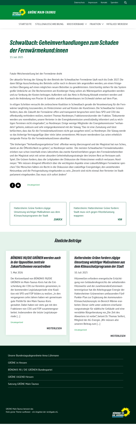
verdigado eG (52, 412)
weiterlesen (54, 328)
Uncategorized (33, 185)
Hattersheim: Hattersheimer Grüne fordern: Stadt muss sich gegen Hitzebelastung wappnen (98, 213)
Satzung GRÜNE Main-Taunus (23, 383)
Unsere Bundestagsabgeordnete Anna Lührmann (33, 355)
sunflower (26, 412)
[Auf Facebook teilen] (12, 185)
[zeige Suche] (125, 2)
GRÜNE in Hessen (17, 362)
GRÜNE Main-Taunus (42, 12)
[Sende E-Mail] (18, 185)
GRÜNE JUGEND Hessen (20, 376)
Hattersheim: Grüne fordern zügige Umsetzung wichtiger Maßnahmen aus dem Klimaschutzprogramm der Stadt (38, 213)
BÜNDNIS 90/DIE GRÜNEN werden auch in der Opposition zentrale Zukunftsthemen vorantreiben (36, 262)
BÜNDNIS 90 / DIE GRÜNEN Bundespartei (30, 369)
